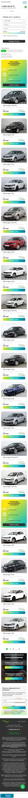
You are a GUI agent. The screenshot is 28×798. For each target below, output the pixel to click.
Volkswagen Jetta (8, 252)
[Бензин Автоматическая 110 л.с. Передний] (14, 155)
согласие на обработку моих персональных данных (13, 713)
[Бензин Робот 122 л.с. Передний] (14, 477)
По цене (4, 50)
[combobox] (14, 20)
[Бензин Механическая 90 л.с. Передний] (14, 184)
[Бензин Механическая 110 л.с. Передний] (14, 389)
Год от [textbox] (6, 28)
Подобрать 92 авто (14, 41)
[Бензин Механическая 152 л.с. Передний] (14, 448)
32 (5, 56)
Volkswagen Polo (8, 135)
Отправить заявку (14, 707)
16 (2, 56)
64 (7, 56)
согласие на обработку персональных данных (11, 746)
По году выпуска (11, 50)
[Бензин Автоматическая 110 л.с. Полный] (14, 272)
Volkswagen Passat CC (10, 457)
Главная (2, 11)
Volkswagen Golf (8, 545)
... (16, 649)
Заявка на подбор (14, 667)
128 (11, 56)
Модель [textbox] (6, 24)
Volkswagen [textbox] (7, 20)
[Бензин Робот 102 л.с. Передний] (14, 213)
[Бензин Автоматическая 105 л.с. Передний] (14, 125)
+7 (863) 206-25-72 (8, 6)
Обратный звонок (14, 733)
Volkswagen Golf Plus (10, 105)
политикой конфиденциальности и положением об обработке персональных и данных (14, 711)
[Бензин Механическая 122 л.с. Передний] (14, 301)
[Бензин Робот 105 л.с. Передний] (14, 536)
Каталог (6, 11)
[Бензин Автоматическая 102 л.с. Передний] (14, 96)
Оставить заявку (14, 85)
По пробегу (19, 50)
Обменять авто (14, 678)
